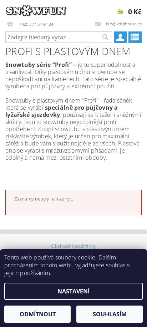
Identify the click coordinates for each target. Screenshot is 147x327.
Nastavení (73, 291)
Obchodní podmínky (73, 246)
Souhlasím (110, 314)
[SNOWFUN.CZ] (36, 9)
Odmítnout (38, 314)
